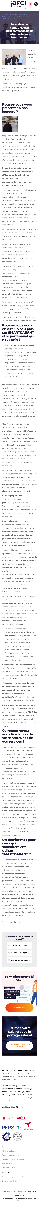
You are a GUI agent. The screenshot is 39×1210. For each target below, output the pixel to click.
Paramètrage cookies (10, 1155)
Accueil (4, 14)
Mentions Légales (9, 1151)
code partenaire (9, 690)
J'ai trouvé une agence (19, 953)
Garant (15, 236)
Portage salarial (8, 1167)
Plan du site (7, 1163)
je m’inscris (19, 1008)
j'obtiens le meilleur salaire (19, 1045)
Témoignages (12, 14)
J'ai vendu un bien (20, 945)
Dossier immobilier (9, 1181)
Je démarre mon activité (19, 960)
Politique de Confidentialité (13, 1159)
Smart (10, 236)
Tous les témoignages (11, 922)
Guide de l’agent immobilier (13, 1177)
